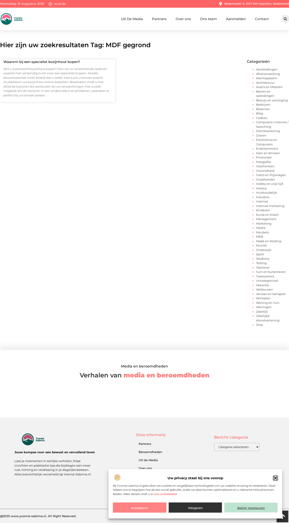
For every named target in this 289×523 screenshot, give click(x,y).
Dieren (261, 135)
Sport (260, 254)
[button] (275, 478)
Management (266, 219)
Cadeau (262, 118)
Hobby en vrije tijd (269, 184)
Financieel (264, 157)
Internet (262, 201)
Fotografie (263, 162)
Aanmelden (236, 19)
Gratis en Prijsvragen (271, 175)
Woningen (264, 307)
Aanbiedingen (266, 69)
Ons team (208, 19)
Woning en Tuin (268, 303)
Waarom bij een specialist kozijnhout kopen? (41, 62)
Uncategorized (267, 280)
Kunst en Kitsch (267, 214)
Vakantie (262, 285)
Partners (159, 19)
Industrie (262, 197)
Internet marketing (270, 206)
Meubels (262, 232)
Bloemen (263, 109)
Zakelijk (262, 311)
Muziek (261, 245)
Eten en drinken (268, 153)
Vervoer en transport (271, 294)
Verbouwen (264, 289)
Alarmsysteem (266, 78)
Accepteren (139, 508)
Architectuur (265, 82)
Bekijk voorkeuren (251, 508)
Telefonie (262, 258)
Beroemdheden (150, 452)
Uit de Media (148, 460)
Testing (261, 263)
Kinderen (263, 210)
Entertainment (267, 148)
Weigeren (195, 508)
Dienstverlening (268, 131)
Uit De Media (132, 19)
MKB (259, 236)
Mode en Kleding (268, 241)
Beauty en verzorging (272, 100)
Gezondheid (265, 170)
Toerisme (262, 267)
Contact (262, 19)
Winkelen (263, 298)
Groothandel (265, 179)
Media (260, 228)
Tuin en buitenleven (271, 272)
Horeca (261, 188)
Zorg (259, 324)
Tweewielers (265, 276)
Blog (259, 113)
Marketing (263, 223)
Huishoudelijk (266, 192)
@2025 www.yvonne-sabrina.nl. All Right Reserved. (38, 516)
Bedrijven (263, 104)
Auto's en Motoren (269, 87)
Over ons (183, 19)
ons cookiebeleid (165, 494)
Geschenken (265, 166)
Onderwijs (263, 250)
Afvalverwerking (268, 74)
